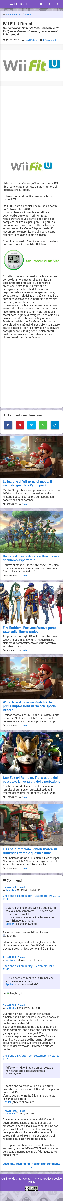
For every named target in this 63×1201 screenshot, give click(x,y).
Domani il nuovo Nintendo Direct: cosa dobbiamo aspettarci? (31, 558)
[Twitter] (31, 425)
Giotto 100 (10, 1113)
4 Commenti (49, 40)
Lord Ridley (10, 1008)
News (28, 14)
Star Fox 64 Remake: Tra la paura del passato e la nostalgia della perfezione (31, 779)
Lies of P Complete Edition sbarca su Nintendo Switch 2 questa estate (30, 851)
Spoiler (10, 923)
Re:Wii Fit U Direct (14, 887)
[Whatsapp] (43, 425)
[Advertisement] (31, 120)
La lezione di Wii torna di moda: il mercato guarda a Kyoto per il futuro (29, 483)
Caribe (25, 504)
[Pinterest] (20, 425)
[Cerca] (57, 4)
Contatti (28, 1178)
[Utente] (49, 4)
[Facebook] (41, 4)
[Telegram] (55, 425)
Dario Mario (10, 890)
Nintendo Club (13, 14)
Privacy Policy (43, 1178)
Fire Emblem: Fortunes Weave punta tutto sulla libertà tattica (30, 629)
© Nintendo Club (11, 1178)
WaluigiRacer (11, 960)
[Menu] (5, 4)
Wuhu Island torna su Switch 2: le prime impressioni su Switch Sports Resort (29, 706)
